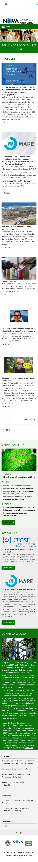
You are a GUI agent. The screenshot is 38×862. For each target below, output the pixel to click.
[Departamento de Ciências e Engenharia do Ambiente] (19, 21)
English (6, 4)
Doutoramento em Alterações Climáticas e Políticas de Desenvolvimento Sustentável (18, 762)
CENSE (4, 701)
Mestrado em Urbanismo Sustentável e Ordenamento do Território (16, 775)
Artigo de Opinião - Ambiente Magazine (17, 328)
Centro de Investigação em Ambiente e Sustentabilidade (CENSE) (16, 809)
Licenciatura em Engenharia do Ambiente (19, 477)
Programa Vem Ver (9, 281)
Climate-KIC (29, 748)
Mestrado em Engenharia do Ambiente (18, 488)
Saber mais (8, 522)
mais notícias (29, 419)
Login (20, 833)
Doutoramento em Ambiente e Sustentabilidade (13, 783)
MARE (11, 701)
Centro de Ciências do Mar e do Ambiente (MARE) (17, 801)
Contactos (5, 826)
